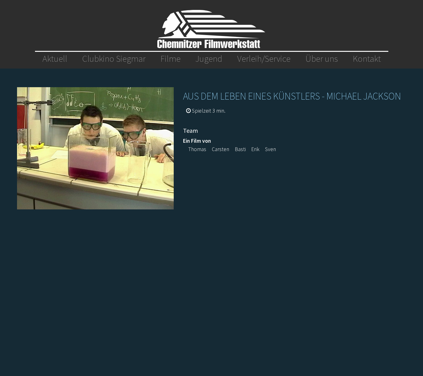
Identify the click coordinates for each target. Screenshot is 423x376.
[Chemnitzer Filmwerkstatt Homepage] (211, 29)
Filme (170, 58)
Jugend (208, 58)
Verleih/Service (263, 58)
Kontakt (367, 58)
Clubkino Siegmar (114, 58)
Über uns (321, 58)
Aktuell (54, 58)
